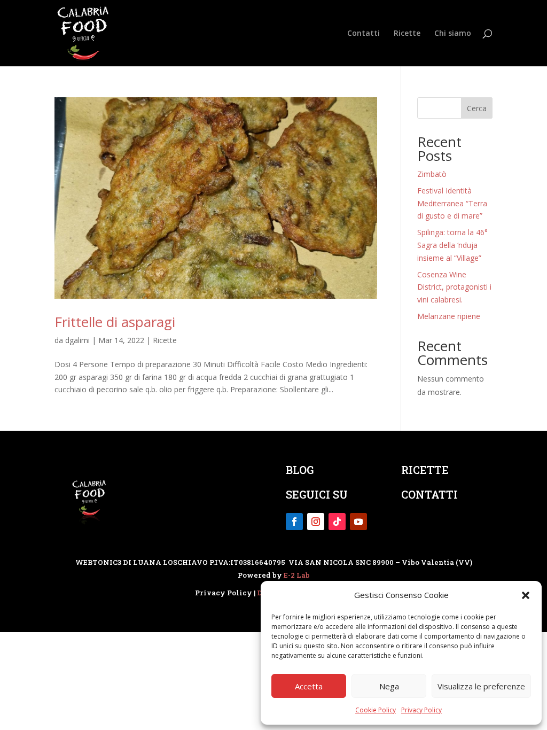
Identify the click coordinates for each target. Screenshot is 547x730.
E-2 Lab (297, 575)
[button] (525, 595)
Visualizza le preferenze (481, 686)
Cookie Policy (375, 710)
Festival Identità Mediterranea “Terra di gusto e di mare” (452, 203)
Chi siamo (452, 33)
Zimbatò (432, 174)
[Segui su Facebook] (294, 521)
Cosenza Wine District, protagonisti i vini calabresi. (454, 287)
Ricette (407, 33)
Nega (389, 686)
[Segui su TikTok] (337, 521)
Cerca (477, 108)
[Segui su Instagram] (315, 521)
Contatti (363, 33)
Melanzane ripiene (448, 316)
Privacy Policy (421, 710)
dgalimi (77, 340)
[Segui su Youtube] (358, 521)
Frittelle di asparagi (114, 321)
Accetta (309, 686)
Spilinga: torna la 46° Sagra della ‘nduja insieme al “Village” (452, 245)
